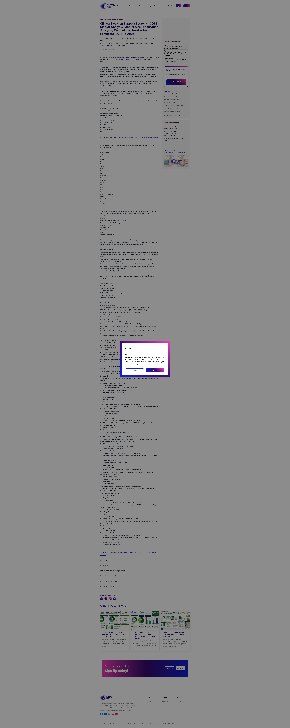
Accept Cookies (155, 370)
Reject (135, 370)
